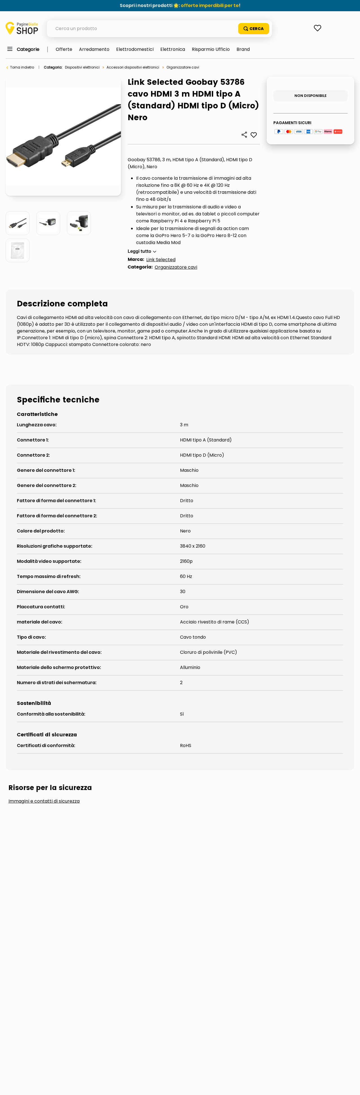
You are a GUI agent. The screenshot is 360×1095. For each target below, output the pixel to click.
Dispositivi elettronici (82, 67)
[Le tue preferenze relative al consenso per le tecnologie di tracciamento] (350, 1085)
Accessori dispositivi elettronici (133, 67)
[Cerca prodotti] (253, 28)
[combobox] (159, 28)
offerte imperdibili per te (210, 5)
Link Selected (161, 259)
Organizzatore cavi (182, 67)
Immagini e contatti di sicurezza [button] (44, 801)
